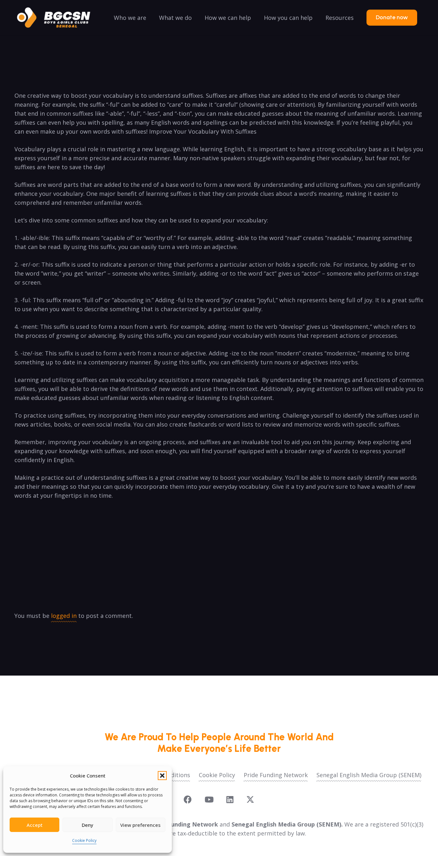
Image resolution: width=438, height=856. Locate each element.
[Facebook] (188, 799)
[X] (250, 799)
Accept (35, 825)
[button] (162, 775)
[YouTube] (209, 799)
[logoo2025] (58, 17)
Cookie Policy (84, 840)
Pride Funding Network (276, 775)
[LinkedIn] (229, 799)
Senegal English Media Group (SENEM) (368, 775)
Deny (87, 825)
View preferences (140, 825)
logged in (64, 615)
